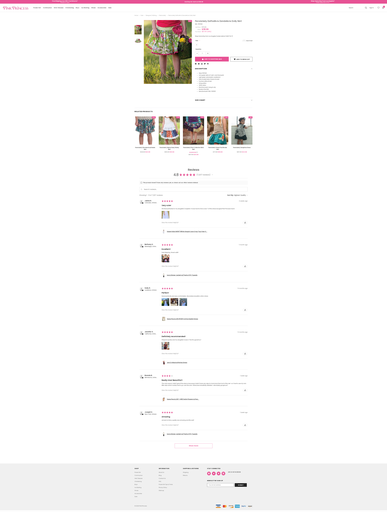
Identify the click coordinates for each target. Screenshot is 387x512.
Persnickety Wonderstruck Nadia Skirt (145, 148)
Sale (109, 8)
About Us (161, 472)
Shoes (93, 8)
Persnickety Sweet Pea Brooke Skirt (217, 148)
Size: (197, 40)
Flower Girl (37, 8)
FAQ (160, 481)
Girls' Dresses (58, 8)
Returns (185, 475)
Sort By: (230, 195)
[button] (212, 175)
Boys (77, 8)
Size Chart (249, 41)
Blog (160, 475)
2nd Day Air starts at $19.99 (194, 2)
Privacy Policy (163, 487)
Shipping (185, 472)
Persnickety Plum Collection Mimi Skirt (193, 148)
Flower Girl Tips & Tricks (166, 484)
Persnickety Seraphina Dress (242, 147)
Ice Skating (85, 8)
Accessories (102, 8)
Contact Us (162, 478)
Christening (69, 8)
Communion (47, 8)
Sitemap (161, 490)
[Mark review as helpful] (245, 222)
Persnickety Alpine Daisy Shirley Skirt (169, 148)
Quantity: (198, 49)
